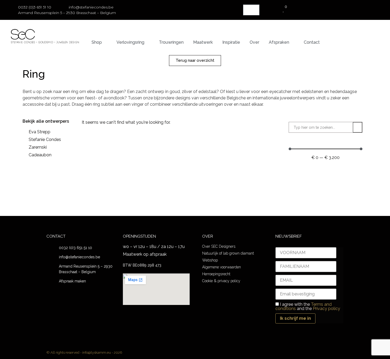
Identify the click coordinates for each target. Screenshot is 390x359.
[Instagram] (195, 204)
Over (254, 42)
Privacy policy (326, 308)
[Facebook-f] (183, 204)
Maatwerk (203, 42)
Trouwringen (171, 42)
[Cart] (251, 10)
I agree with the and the (307, 306)
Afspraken (279, 42)
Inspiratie (231, 42)
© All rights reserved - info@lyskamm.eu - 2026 (84, 352)
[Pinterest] (207, 204)
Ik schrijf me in (295, 318)
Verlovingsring (130, 42)
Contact (312, 42)
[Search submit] (357, 127)
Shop (97, 42)
